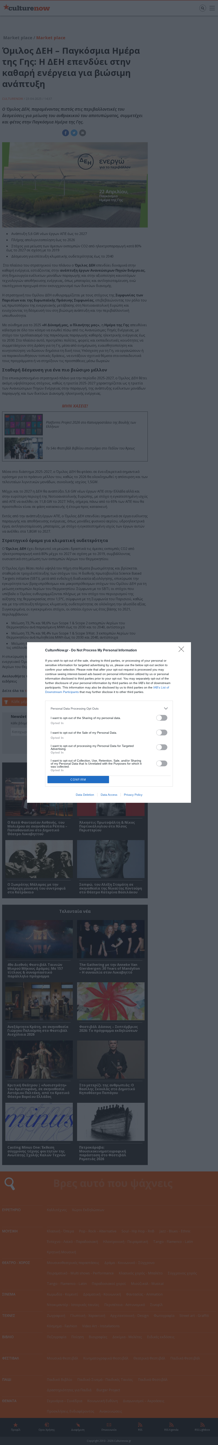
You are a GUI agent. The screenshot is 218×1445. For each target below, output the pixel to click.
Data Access (109, 794)
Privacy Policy (133, 794)
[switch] (161, 718)
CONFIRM (78, 779)
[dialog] (109, 722)
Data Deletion (85, 794)
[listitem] (109, 708)
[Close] (183, 650)
